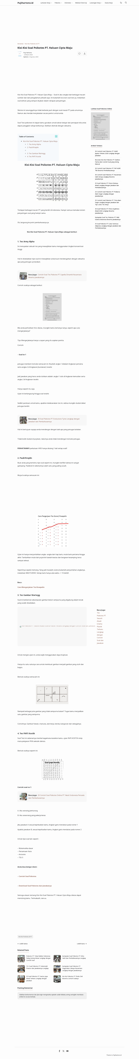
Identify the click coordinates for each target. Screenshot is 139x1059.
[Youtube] (67, 1052)
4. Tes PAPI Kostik (34, 156)
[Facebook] (59, 1052)
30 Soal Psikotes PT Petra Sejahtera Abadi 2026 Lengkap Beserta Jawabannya (107, 211)
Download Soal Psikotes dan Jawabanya (35, 886)
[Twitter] (63, 1052)
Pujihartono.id (25, 2)
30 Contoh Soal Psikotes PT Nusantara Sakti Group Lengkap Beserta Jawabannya (108, 177)
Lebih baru (81, 944)
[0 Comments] (79, 54)
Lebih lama (23, 944)
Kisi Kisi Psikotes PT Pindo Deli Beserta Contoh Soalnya (72, 977)
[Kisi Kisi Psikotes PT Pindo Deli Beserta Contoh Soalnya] (57, 982)
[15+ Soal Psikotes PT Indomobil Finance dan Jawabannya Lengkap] (21, 972)
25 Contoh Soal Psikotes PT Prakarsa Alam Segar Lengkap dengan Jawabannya (107, 194)
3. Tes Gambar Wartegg (36, 153)
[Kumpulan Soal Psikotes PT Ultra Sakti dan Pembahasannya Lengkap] (57, 962)
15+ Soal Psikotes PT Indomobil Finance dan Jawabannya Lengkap (37, 967)
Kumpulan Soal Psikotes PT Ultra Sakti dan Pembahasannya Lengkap (74, 957)
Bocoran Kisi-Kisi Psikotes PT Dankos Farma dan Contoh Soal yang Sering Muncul (107, 162)
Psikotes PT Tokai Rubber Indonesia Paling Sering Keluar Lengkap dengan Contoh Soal (38, 958)
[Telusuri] (126, 3)
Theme (108, 1055)
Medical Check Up (81, 3)
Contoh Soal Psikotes (27, 876)
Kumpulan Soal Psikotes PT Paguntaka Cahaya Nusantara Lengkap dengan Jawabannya (72, 968)
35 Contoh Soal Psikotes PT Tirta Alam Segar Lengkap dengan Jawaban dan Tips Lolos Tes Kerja (108, 202)
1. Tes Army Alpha (34, 144)
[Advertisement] (69, 24)
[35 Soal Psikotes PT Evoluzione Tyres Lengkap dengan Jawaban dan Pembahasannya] (23, 423)
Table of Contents (26, 136)
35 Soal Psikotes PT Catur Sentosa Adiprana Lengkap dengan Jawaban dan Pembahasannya (108, 226)
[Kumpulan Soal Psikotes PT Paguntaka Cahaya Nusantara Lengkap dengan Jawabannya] (57, 972)
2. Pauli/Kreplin (33, 147)
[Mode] (121, 3)
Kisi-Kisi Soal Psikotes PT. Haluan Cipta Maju (40, 141)
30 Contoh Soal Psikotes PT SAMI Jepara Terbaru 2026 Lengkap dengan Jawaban (107, 153)
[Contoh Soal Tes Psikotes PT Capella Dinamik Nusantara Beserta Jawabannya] (23, 279)
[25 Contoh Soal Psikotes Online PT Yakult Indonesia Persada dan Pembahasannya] (23, 799)
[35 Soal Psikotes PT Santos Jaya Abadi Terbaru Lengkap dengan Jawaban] (21, 982)
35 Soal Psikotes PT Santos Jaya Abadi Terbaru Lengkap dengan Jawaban (37, 978)
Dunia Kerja (109, 3)
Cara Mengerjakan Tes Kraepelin (31, 587)
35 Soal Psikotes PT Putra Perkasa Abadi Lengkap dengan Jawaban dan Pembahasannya (107, 185)
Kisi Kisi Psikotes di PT (25, 937)
